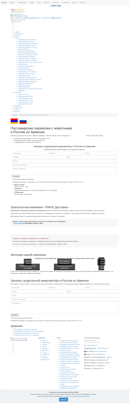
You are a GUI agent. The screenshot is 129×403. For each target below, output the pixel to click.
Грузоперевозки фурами (25, 66)
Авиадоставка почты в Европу (27, 72)
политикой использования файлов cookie (76, 396)
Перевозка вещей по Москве (27, 58)
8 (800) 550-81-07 (18, 14)
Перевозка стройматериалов (27, 77)
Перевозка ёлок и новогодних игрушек (30, 89)
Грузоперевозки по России (26, 41)
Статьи (44, 352)
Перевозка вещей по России (27, 45)
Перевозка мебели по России (27, 47)
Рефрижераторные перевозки (27, 81)
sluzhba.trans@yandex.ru (98, 354)
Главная (17, 32)
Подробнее (81, 182)
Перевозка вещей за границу (27, 39)
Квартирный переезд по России (28, 43)
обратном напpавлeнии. (78, 135)
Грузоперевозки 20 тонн (25, 104)
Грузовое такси (22, 64)
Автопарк (17, 92)
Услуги (16, 37)
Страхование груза (24, 75)
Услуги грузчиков (23, 68)
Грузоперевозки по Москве (26, 56)
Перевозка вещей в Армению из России (26, 333)
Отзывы (16, 109)
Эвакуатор (21, 90)
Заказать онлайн (16, 21)
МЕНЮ (4, 2)
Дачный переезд (23, 49)
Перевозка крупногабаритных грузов (29, 79)
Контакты (17, 111)
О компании (18, 107)
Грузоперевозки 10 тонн (25, 100)
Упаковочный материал (25, 70)
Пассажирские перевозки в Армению (25, 329)
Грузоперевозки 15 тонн (25, 102)
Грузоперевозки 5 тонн (25, 98)
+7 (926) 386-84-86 (46, 18)
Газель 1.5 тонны (23, 94)
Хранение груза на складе (26, 73)
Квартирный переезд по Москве (28, 55)
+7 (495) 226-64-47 (18, 18)
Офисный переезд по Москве (27, 53)
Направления (18, 34)
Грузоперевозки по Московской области (30, 62)
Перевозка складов (24, 85)
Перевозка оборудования (26, 83)
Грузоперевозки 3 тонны (25, 96)
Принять (63, 399)
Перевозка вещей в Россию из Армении (26, 335)
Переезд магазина (24, 87)
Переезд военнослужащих (26, 51)
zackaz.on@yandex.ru (100, 351)
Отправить (16, 176)
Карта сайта (46, 359)
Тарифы (17, 36)
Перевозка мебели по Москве (27, 60)
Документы (17, 106)
